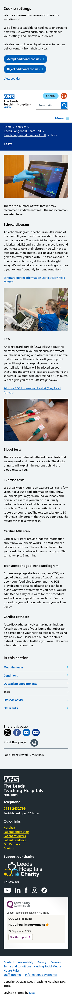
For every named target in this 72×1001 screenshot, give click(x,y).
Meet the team (13, 667)
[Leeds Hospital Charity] (28, 869)
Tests (7, 692)
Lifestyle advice (14, 700)
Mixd (32, 992)
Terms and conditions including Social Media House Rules (32, 968)
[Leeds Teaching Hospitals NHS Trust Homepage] (17, 101)
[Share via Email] (26, 732)
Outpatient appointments (20, 683)
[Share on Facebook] (17, 732)
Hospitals (9, 827)
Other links (11, 708)
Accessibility (25, 962)
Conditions (11, 675)
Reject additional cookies (23, 69)
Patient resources (15, 836)
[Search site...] (48, 105)
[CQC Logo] (18, 907)
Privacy (41, 962)
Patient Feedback (15, 840)
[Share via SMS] (36, 732)
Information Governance (41, 974)
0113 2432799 (15, 808)
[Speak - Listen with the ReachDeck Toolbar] (64, 96)
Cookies (56, 962)
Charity (50, 96)
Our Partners (12, 844)
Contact (9, 848)
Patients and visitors (16, 832)
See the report (18, 937)
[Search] (64, 105)
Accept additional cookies (24, 59)
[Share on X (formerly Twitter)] (7, 732)
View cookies (12, 78)
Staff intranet (12, 974)
